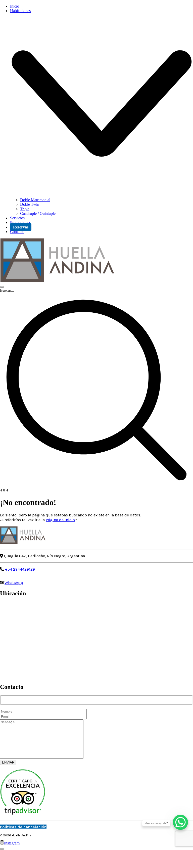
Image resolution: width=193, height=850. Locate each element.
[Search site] (96, 485)
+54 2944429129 (20, 569)
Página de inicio (60, 519)
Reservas (20, 227)
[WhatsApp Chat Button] (180, 822)
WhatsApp (14, 582)
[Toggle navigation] (2, 287)
